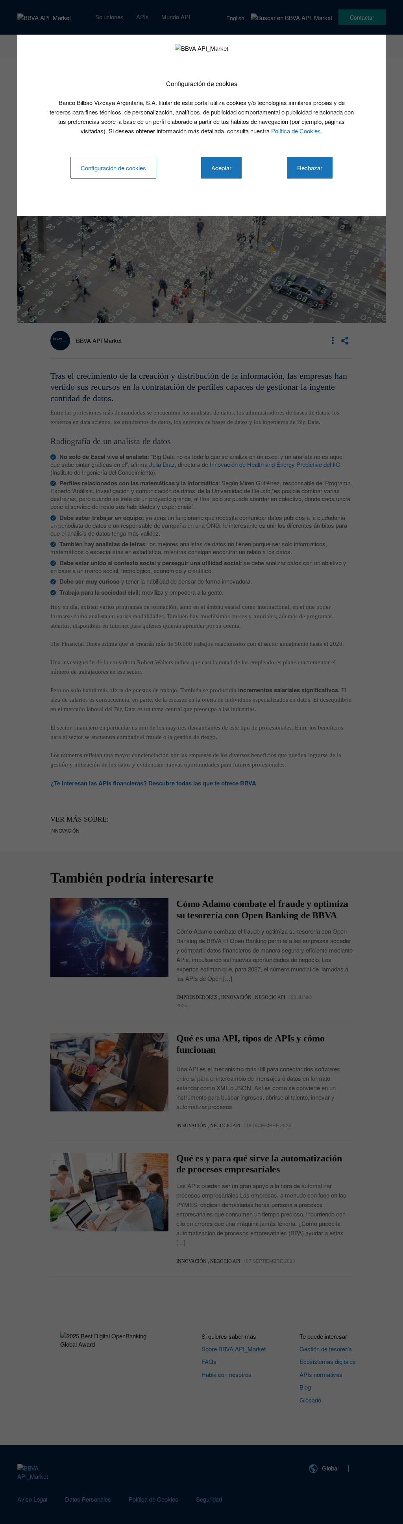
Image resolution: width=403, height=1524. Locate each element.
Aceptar (221, 168)
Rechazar (309, 168)
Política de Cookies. (296, 131)
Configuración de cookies (113, 168)
